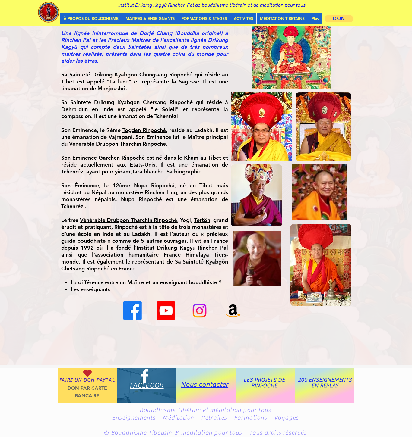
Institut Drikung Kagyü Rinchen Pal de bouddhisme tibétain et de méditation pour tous (212, 5)
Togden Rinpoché (144, 129)
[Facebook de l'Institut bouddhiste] (132, 310)
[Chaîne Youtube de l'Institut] (166, 310)
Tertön (202, 220)
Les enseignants (90, 289)
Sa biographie (183, 171)
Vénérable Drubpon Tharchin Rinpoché (128, 220)
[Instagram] (199, 310)
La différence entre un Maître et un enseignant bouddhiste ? (146, 282)
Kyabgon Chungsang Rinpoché (153, 74)
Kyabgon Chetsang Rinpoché (154, 102)
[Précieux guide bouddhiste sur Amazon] (233, 310)
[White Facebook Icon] (144, 376)
